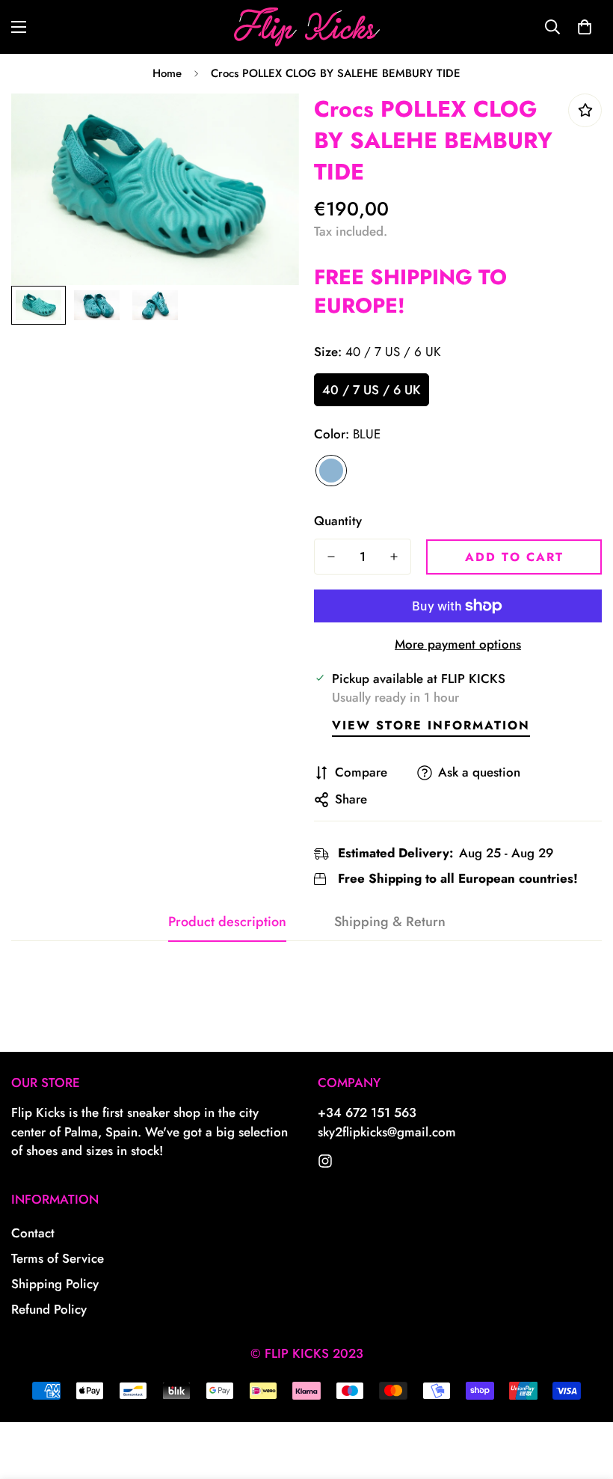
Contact (33, 1233)
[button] (584, 27)
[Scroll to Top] (584, 1397)
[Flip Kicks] (325, 1161)
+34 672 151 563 (367, 1112)
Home (167, 73)
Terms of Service (57, 1258)
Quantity (338, 521)
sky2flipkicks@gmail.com (387, 1132)
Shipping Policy (55, 1284)
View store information (431, 725)
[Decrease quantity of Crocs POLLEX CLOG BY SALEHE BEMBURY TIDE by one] (331, 556)
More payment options (458, 644)
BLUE (331, 471)
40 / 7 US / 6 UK (371, 390)
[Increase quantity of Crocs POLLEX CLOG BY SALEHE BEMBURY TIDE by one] (394, 556)
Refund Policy (49, 1309)
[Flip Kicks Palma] (307, 27)
